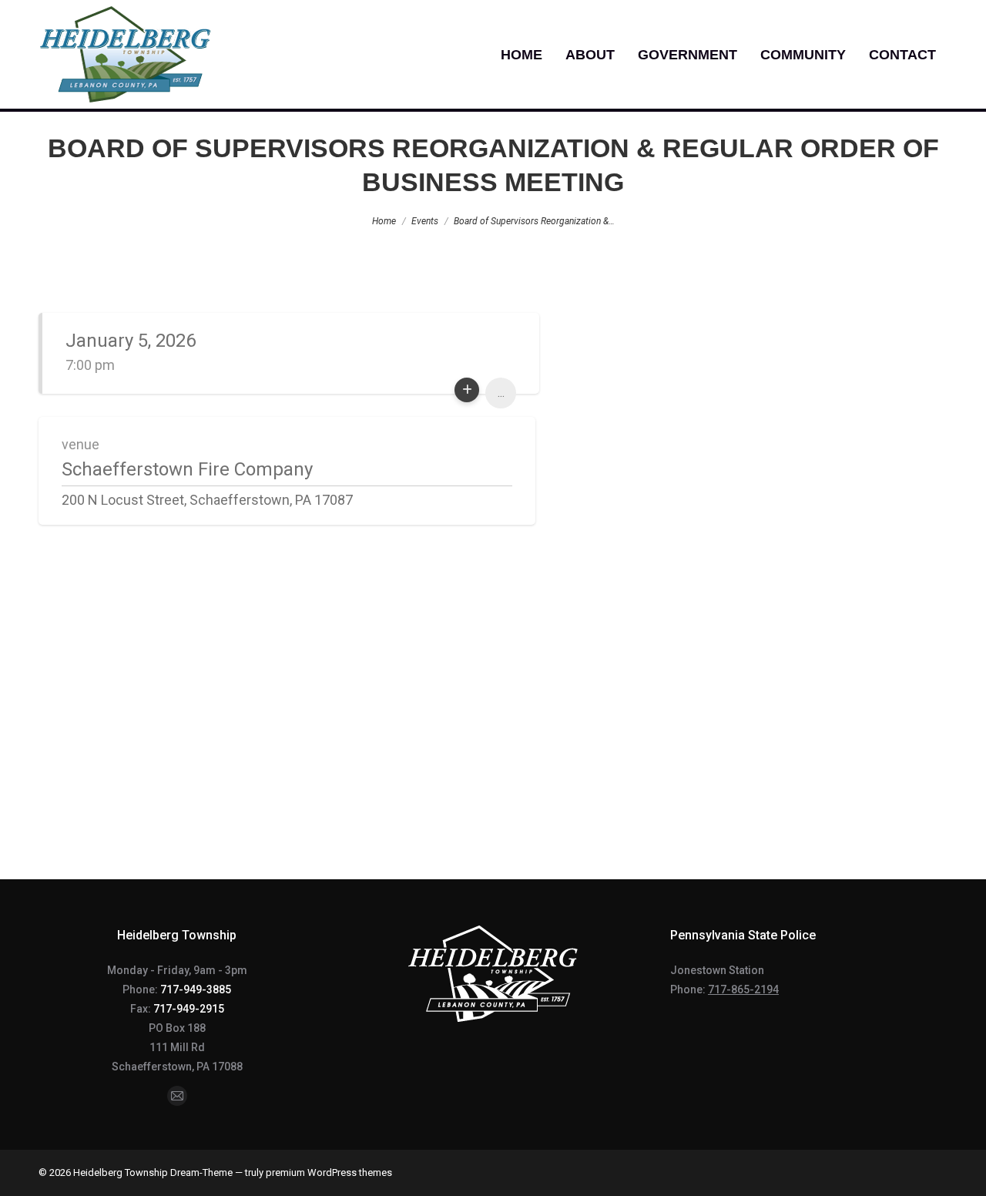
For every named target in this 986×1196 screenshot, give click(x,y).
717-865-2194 (743, 989)
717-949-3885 (195, 989)
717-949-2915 (188, 1009)
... (501, 392)
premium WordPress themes (329, 1172)
